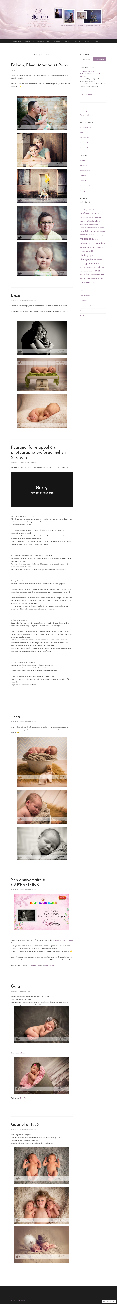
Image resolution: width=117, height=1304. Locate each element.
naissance (85, 243)
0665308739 (83, 76)
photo (94, 250)
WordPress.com (85, 316)
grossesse (89, 227)
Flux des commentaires (87, 311)
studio (102, 274)
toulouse (84, 282)
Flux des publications (86, 306)
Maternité (28, 41)
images (102, 227)
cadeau (87, 214)
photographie (86, 259)
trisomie (91, 282)
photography (83, 264)
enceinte (92, 217)
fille (89, 224)
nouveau (83, 247)
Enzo (15, 296)
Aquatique (56, 41)
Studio (87, 41)
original (101, 247)
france (96, 224)
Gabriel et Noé (25, 1125)
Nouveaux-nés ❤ (85, 186)
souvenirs (84, 274)
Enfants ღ (83, 160)
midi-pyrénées (98, 235)
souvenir (96, 270)
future (100, 224)
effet (87, 217)
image (99, 227)
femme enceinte (84, 224)
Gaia (15, 986)
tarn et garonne (98, 278)
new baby (94, 243)
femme (101, 221)
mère (95, 239)
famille (95, 221)
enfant (99, 217)
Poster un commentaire (28, 70)
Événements (67, 41)
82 (84, 210)
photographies (98, 260)
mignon (103, 235)
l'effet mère (90, 231)
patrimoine (88, 251)
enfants (82, 221)
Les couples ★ (84, 181)
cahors (94, 213)
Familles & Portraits (42, 41)
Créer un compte (85, 296)
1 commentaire (25, 991)
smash (90, 271)
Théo (15, 717)
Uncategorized (84, 191)
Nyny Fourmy (24, 1098)
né (98, 247)
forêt (91, 224)
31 (82, 210)
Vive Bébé (21, 1053)
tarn (92, 278)
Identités (78, 41)
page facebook (49, 965)
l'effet (82, 231)
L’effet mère (17, 41)
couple (81, 217)
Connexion (83, 301)
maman (82, 235)
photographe (87, 255)
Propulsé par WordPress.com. (21, 1300)
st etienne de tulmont (94, 274)
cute (84, 217)
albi (90, 210)
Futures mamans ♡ (86, 170)
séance (87, 278)
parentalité (82, 251)
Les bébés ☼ (84, 176)
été (94, 282)
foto (93, 224)
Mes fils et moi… (85, 138)
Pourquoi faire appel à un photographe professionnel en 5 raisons (38, 453)
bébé (82, 213)
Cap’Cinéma (57, 940)
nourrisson (101, 243)
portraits (97, 267)
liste (103, 231)
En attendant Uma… (86, 127)
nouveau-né (91, 247)
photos (89, 263)
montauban (86, 238)
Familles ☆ (83, 165)
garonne (82, 227)
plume (96, 263)
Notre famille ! (84, 143)
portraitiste (90, 267)
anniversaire (95, 210)
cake (98, 214)
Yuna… (82, 132)
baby (100, 210)
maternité (90, 234)
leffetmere (98, 231)
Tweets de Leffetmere (86, 115)
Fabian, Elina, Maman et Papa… (40, 65)
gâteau (95, 227)
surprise (81, 278)
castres (102, 214)
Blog (96, 41)
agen (86, 210)
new (91, 243)
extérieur (89, 221)
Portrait (83, 267)
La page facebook (86, 95)
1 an (81, 210)
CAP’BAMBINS (68, 940)
